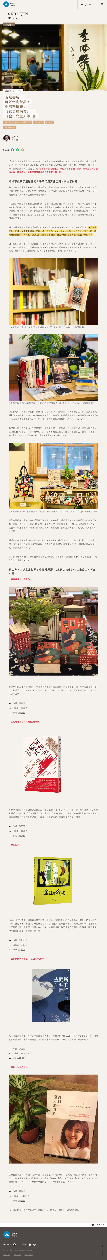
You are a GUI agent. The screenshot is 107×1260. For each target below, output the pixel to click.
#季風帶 (49, 122)
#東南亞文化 (9, 127)
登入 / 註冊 (86, 4)
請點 (23, 712)
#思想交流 (38, 122)
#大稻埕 (8, 122)
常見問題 (6, 1254)
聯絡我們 (17, 1254)
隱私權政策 (29, 1254)
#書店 (17, 122)
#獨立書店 (27, 122)
